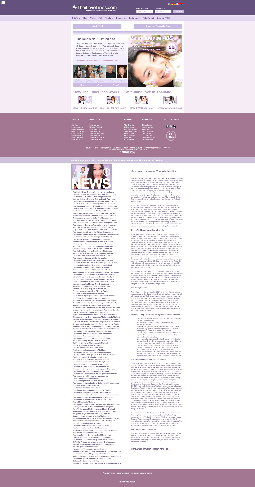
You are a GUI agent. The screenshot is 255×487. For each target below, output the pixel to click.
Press (102, 148)
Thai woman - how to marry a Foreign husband (91, 366)
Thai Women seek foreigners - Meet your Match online (93, 211)
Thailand (109, 18)
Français (132, 473)
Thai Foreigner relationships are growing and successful (95, 201)
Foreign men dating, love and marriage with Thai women (95, 369)
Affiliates (158, 148)
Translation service (131, 131)
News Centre (94, 120)
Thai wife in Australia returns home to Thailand (91, 425)
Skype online (146, 133)
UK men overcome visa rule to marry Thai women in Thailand (96, 317)
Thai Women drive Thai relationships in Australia (91, 239)
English (148, 473)
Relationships (94, 125)
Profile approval (129, 133)
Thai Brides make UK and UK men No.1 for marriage (93, 260)
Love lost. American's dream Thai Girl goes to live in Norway (96, 322)
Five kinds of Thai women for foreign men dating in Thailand (96, 307)
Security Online (147, 131)
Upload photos (129, 127)
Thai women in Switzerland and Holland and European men (96, 383)
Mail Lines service (130, 129)
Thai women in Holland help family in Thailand (91, 267)
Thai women (119, 46)
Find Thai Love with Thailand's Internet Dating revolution (95, 223)
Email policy (75, 139)
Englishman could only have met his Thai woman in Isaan (95, 315)
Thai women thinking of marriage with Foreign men (93, 333)
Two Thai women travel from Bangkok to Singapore (93, 397)
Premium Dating (77, 135)
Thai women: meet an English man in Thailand (91, 371)
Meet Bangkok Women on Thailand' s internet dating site (95, 206)
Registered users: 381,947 (89, 61)
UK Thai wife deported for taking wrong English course (94, 442)
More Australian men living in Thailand (88, 345)
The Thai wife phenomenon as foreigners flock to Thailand (95, 208)
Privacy (167, 148)
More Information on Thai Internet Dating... (92, 160)
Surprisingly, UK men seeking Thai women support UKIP (94, 411)
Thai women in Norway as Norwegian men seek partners (94, 225)
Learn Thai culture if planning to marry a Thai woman (93, 281)
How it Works (89, 18)
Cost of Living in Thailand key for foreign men (90, 312)
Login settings (160, 8)
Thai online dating (95, 135)
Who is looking (147, 127)
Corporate (148, 148)
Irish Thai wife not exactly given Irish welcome (90, 298)
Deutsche (111, 473)
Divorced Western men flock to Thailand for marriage (93, 253)
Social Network (147, 139)
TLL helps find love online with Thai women (90, 428)
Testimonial (134, 18)
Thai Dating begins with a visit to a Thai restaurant (92, 248)
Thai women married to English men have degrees (92, 352)
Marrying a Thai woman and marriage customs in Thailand (95, 319)
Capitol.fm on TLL (77, 133)
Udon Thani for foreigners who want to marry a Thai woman (96, 272)
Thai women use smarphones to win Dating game (92, 458)
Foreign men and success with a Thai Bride (89, 350)
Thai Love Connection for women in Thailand (148, 359)
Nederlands (122, 473)
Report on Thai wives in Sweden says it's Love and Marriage (96, 326)
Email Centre (146, 129)
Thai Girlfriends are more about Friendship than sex (93, 251)
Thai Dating (102, 44)
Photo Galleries (129, 135)
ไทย (104, 473)
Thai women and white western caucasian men (91, 376)
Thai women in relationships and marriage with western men (96, 395)
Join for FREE (163, 18)
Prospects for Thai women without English (89, 449)
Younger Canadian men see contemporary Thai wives (93, 279)
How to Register (77, 137)
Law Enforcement (120, 148)
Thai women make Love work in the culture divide (92, 399)
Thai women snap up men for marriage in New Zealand (94, 274)
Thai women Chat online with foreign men (89, 336)
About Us (75, 120)
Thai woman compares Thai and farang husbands (92, 338)
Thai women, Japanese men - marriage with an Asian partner (96, 404)
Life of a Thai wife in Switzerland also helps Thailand (93, 277)
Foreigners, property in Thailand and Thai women (92, 437)
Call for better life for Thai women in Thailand (90, 343)
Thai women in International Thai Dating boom (91, 362)
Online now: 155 (110, 61)
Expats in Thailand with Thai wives (86, 385)
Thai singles (83, 46)
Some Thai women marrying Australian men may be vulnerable (97, 456)
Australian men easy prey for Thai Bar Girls (89, 289)
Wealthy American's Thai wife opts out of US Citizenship (95, 430)
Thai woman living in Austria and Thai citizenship (92, 392)
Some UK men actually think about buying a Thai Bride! (94, 303)
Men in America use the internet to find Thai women (93, 241)
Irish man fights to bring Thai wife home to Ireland (92, 265)
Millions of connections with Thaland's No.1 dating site (94, 421)
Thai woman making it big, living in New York (90, 454)
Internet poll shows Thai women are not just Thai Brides (94, 215)
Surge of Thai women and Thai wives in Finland (91, 270)
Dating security (94, 129)
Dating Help (129, 120)
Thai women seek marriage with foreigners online (92, 197)
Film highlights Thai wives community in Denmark (92, 244)
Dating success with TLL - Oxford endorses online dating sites (97, 451)
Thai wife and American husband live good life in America (95, 374)
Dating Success (77, 127)
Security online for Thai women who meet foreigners (93, 407)
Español (140, 473)
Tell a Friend (148, 18)
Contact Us (121, 18)
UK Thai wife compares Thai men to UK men (90, 340)
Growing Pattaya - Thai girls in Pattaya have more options (95, 355)
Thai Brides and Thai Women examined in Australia (92, 256)
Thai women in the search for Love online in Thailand (93, 331)
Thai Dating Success (139, 288)
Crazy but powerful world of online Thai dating (91, 416)
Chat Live (127, 137)
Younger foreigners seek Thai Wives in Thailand (91, 291)
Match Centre (147, 125)
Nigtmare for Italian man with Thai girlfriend (90, 461)
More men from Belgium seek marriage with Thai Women (95, 300)
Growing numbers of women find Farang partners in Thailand (97, 324)
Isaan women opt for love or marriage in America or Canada (96, 310)
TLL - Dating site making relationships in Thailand (92, 390)
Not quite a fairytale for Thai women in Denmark (91, 414)
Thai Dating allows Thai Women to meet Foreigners (92, 364)
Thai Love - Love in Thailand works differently (90, 357)
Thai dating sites (95, 131)
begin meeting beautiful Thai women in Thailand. (139, 160)
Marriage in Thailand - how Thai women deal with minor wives (97, 463)
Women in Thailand (96, 139)
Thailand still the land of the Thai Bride (88, 348)
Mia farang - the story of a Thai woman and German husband (96, 418)
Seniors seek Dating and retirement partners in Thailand (94, 246)
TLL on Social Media (171, 120)
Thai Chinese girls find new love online (88, 381)
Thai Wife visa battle (96, 137)
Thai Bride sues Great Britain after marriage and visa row (95, 263)
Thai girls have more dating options (86, 378)
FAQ (100, 18)
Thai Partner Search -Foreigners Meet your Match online (94, 194)
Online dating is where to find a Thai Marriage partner (93, 218)
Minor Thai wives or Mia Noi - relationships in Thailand (94, 409)
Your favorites (147, 135)
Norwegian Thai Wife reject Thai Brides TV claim (91, 286)
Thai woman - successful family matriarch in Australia (93, 440)
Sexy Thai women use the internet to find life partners (93, 227)
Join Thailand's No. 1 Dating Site (143, 429)
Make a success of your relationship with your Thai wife (94, 213)
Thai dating (147, 182)
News (96, 148)
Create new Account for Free (158, 26)
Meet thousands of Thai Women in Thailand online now (94, 220)
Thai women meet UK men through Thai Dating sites (93, 237)
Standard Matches (148, 137)
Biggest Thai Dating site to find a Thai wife (147, 230)
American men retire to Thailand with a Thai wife (91, 305)
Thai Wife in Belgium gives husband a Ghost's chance (94, 296)
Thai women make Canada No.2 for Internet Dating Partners (96, 234)
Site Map (74, 125)
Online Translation (77, 131)
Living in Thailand (95, 127)
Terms (108, 148)
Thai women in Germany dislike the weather (90, 258)
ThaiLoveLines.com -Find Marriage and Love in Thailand (94, 204)
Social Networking (77, 129)
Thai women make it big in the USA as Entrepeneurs (93, 232)
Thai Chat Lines (129, 125)
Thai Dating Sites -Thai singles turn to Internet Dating (93, 192)
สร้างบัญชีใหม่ (97, 26)
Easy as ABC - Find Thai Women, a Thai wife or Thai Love (95, 230)
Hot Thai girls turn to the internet (85, 447)
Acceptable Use (135, 148)
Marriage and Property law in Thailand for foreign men (94, 444)
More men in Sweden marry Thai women (88, 293)
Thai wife (84, 51)
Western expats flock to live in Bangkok (88, 432)
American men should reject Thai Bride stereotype (92, 284)
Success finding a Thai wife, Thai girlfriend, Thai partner (94, 199)
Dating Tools (147, 120)
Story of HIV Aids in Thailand (84, 402)
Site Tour (76, 18)
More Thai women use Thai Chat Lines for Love (91, 359)
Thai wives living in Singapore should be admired (92, 435)
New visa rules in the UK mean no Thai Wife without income (96, 329)
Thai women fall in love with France (86, 388)
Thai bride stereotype (97, 133)
